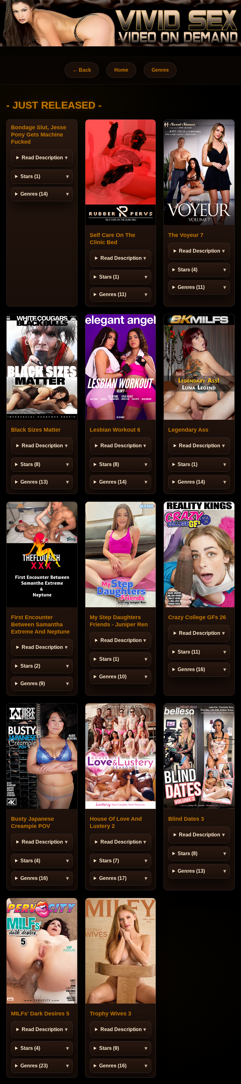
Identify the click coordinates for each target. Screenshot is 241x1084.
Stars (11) (189, 652)
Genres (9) (32, 683)
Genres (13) (34, 482)
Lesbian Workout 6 (115, 430)
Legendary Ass (188, 430)
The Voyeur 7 (185, 235)
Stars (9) (109, 1048)
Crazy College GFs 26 (197, 617)
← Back (81, 70)
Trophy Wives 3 (110, 1013)
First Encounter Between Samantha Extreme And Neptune (40, 624)
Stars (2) (30, 666)
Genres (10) (112, 676)
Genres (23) (34, 1065)
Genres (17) (112, 878)
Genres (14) (34, 194)
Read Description (42, 157)
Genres (160, 70)
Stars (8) (30, 464)
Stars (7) (109, 860)
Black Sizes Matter (36, 430)
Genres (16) (191, 669)
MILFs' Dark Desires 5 (40, 1013)
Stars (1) (30, 176)
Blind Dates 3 (186, 819)
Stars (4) (187, 269)
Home (121, 70)
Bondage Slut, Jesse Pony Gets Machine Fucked (38, 134)
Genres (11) (112, 294)
